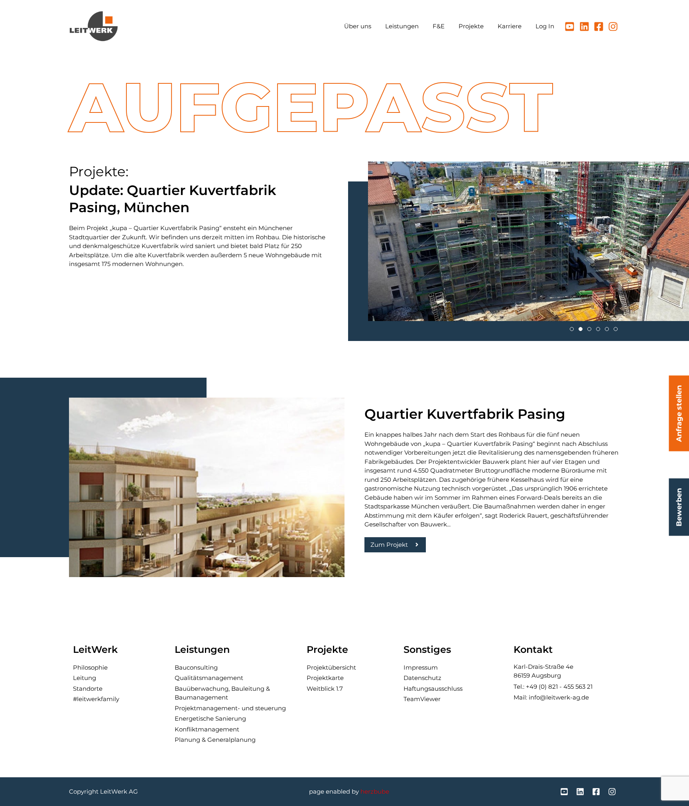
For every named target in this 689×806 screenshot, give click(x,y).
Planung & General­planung (215, 739)
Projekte (471, 26)
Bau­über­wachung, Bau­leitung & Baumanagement (222, 693)
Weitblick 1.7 (325, 688)
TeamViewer (422, 699)
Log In (544, 26)
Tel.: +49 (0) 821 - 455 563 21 (553, 686)
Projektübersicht (331, 667)
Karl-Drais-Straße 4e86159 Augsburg (543, 671)
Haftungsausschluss (433, 688)
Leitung (84, 678)
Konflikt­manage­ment (207, 729)
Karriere (510, 26)
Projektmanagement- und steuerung (230, 708)
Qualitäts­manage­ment (209, 678)
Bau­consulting (196, 667)
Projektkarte (325, 678)
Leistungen (402, 26)
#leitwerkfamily (96, 699)
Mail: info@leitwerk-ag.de (551, 697)
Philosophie (90, 667)
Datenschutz (422, 678)
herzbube (374, 791)
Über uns (357, 26)
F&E (439, 26)
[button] (572, 329)
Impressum (421, 667)
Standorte (87, 688)
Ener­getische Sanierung (210, 718)
